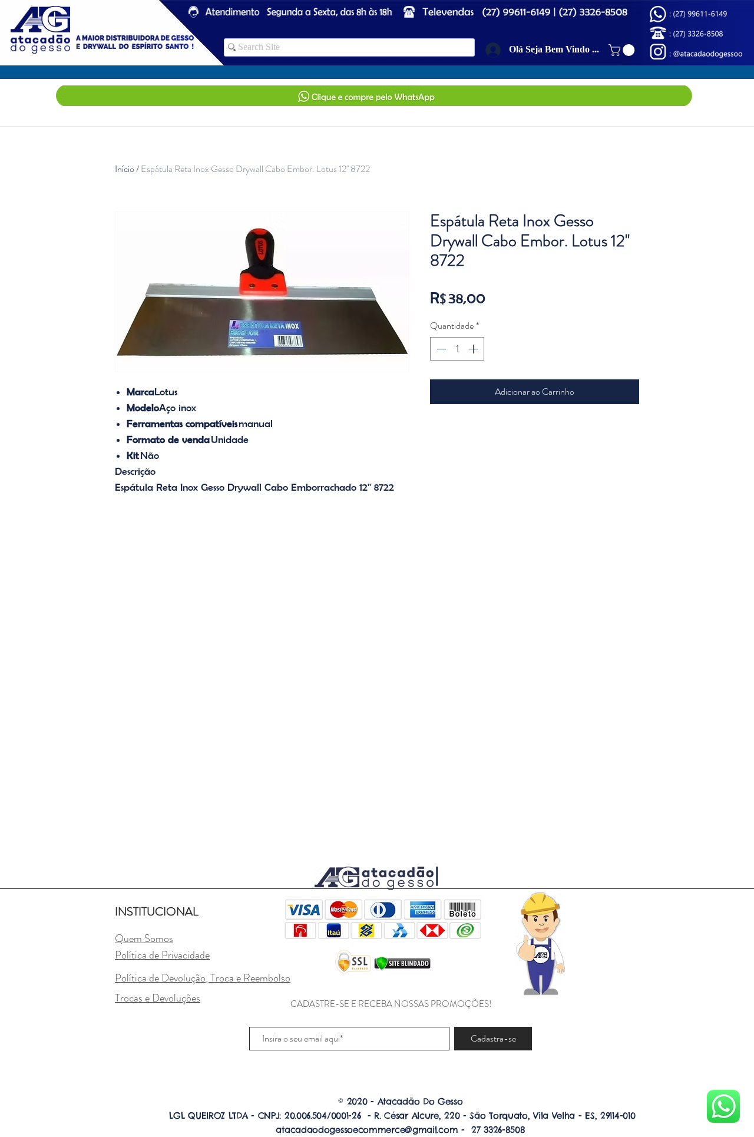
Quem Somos (144, 938)
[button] (623, 50)
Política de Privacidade (162, 955)
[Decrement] (440, 349)
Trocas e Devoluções (157, 998)
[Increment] (474, 349)
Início (124, 169)
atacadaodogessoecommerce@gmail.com (367, 1129)
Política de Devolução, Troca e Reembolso (202, 978)
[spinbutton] (457, 349)
